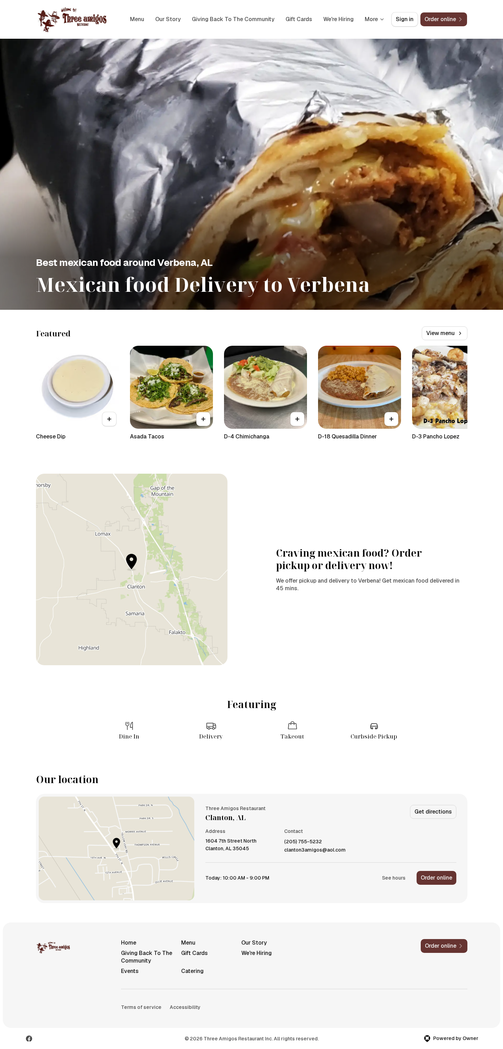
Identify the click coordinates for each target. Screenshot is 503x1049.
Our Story (168, 19)
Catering (192, 971)
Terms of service (141, 1007)
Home (128, 942)
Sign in (404, 19)
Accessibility (185, 1007)
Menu (137, 19)
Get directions (433, 811)
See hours (394, 878)
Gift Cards (299, 19)
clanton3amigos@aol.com (315, 850)
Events (130, 971)
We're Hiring (338, 19)
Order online (436, 877)
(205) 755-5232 (303, 841)
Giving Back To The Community (233, 19)
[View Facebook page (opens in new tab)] (29, 1038)
